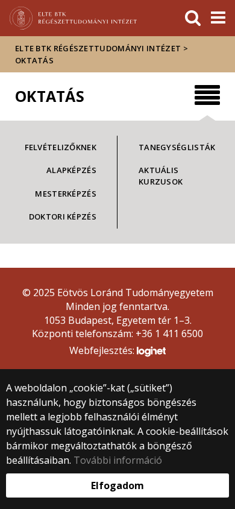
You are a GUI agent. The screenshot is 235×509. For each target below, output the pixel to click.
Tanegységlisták (177, 147)
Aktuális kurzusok (161, 176)
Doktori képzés (62, 216)
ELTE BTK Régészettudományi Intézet (98, 48)
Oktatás (34, 60)
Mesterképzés (65, 193)
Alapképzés (71, 170)
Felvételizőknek (61, 147)
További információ (118, 460)
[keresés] (193, 18)
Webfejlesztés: (103, 350)
